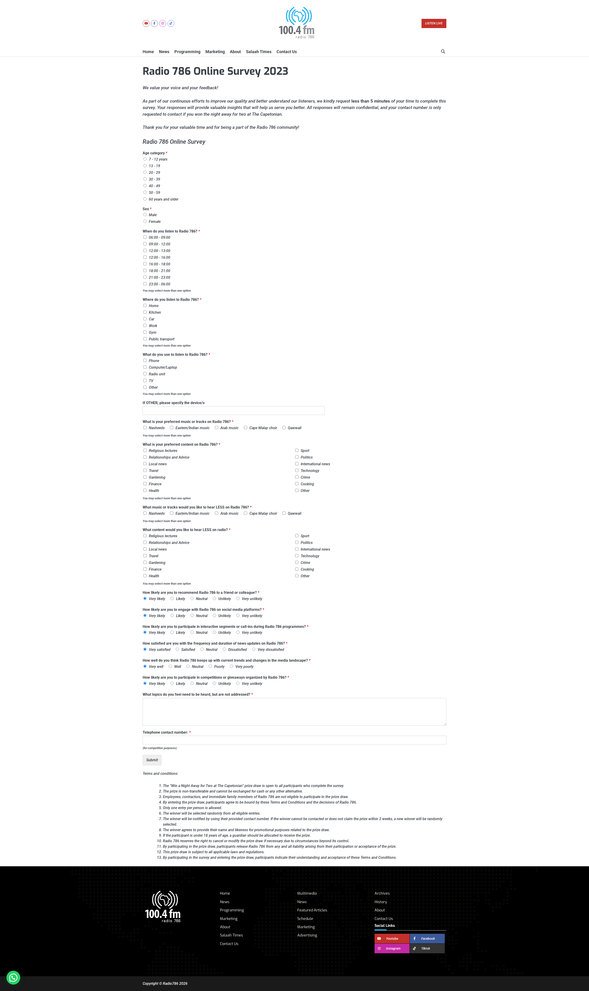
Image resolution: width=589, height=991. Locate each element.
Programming (187, 51)
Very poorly (244, 666)
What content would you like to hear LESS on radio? (186, 530)
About (235, 51)
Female (155, 221)
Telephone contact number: (167, 732)
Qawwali (294, 428)
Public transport (161, 339)
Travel (153, 470)
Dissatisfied (237, 649)
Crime (305, 477)
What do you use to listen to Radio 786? (176, 354)
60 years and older (163, 199)
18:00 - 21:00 (159, 271)
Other (153, 387)
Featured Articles (312, 910)
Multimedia (307, 893)
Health (154, 490)
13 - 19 (154, 166)
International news (315, 464)
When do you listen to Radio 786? (171, 231)
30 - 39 (154, 179)
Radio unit (157, 374)
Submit (152, 760)
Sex (147, 209)
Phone (154, 361)
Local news (158, 464)
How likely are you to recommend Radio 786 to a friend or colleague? (201, 592)
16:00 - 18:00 (159, 264)
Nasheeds (157, 428)
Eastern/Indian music (193, 428)
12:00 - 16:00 (159, 257)
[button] (13, 978)
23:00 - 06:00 (159, 284)
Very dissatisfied (271, 649)
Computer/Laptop (163, 367)
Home (148, 51)
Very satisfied (159, 649)
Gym (152, 332)
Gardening (157, 477)
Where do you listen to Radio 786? (172, 299)
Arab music (229, 428)
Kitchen (155, 312)
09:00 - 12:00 (159, 244)
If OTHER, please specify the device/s (174, 403)
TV (151, 381)
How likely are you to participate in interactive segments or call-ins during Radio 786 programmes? (225, 626)
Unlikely (224, 599)
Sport (305, 450)
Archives (382, 893)
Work (153, 326)
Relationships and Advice (169, 457)
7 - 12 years (158, 159)
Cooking (307, 484)
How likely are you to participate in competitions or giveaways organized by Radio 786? (216, 677)
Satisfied (188, 649)
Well (177, 666)
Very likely (157, 599)
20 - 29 (154, 172)
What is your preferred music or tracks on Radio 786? (188, 421)
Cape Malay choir (263, 428)
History (381, 901)
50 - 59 (154, 192)
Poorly (219, 666)
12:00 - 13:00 (159, 251)
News (164, 51)
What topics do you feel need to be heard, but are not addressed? (198, 694)
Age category (155, 153)
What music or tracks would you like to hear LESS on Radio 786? (197, 507)
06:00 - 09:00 (159, 237)
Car (151, 319)
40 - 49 (154, 186)
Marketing (215, 51)
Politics (307, 457)
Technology (310, 470)
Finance (155, 484)
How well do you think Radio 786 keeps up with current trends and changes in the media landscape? (226, 660)
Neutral (202, 599)
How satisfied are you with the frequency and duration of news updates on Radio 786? (215, 643)
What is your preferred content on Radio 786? (181, 444)
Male (153, 215)
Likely (180, 599)
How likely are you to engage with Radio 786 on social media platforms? (203, 609)
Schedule (305, 918)
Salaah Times (258, 51)
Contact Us (287, 51)
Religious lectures (163, 450)
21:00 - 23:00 (159, 277)
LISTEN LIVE (434, 23)
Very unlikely (252, 599)
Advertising (307, 935)
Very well (156, 666)
